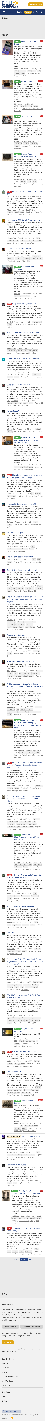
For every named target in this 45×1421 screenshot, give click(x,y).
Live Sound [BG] (20, 927)
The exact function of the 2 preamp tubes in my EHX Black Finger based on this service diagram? (25, 599)
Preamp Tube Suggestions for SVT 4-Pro (24, 332)
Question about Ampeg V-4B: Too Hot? (23, 385)
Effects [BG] (26, 261)
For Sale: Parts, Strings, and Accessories (26, 1254)
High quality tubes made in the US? (21, 504)
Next (23, 1260)
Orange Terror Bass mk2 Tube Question (23, 358)
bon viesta (11, 922)
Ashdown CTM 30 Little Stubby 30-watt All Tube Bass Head (26, 837)
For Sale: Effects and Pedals (24, 469)
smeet (16, 141)
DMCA (4, 1418)
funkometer (18, 1039)
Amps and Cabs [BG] (28, 353)
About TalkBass (7, 1381)
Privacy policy (29, 1415)
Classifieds (5, 1372)
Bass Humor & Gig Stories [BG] (23, 1095)
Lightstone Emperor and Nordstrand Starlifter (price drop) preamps (27, 439)
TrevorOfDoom (12, 586)
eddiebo (17, 862)
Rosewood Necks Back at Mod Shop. (22, 661)
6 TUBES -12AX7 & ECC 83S (21, 1051)
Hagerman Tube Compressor (21, 304)
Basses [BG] (17, 678)
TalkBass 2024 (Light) (12, 1411)
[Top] (8, 1418)
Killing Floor (11, 671)
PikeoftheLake (19, 179)
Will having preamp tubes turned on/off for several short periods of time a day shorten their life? (25, 686)
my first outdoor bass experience (20, 906)
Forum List (5, 1363)
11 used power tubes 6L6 (24, 1136)
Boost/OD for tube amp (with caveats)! (23, 570)
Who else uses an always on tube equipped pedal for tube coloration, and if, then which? (24, 798)
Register (5, 1401)
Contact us (6, 1385)
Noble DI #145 (27, 81)
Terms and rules (17, 1415)
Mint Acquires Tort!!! (15, 1071)
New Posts (5, 1368)
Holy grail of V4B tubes (16, 1165)
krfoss (9, 546)
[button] (4, 12)
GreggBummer (12, 401)
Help (37, 1415)
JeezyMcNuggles (13, 1181)
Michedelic (11, 429)
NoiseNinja (11, 620)
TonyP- (9, 256)
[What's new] (33, 12)
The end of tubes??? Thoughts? (20, 557)
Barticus (10, 522)
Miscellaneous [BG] (27, 243)
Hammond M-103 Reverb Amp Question (23, 220)
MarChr (9, 374)
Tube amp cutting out (16, 635)
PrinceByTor (11, 238)
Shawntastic (11, 348)
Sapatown (10, 651)
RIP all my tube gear (15, 532)
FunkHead (15, 1216)
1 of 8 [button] (16, 1260)
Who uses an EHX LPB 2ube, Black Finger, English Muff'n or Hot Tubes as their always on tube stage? (25, 961)
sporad (17, 69)
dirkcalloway (19, 750)
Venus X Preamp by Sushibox (19, 249)
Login (4, 1396)
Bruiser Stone (19, 1123)
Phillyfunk (18, 104)
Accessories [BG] (19, 551)
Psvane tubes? (13, 411)
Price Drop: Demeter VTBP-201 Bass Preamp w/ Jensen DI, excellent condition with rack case (24, 765)
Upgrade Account (36, 4)
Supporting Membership (10, 1376)
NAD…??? (10, 933)
